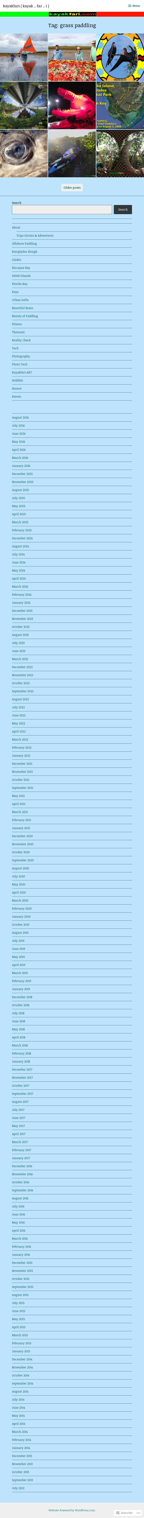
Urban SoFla (20, 300)
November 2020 (22, 844)
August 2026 (20, 417)
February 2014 (21, 1440)
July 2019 (18, 941)
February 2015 (21, 1343)
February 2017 (21, 1150)
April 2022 (19, 731)
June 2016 (18, 1214)
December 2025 (22, 474)
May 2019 (18, 957)
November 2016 (22, 1174)
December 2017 (22, 1069)
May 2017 (18, 1126)
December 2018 (22, 997)
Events (16, 396)
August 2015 (20, 1295)
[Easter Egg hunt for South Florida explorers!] (120, 57)
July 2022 (18, 707)
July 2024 (18, 554)
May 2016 (18, 1222)
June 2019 (18, 949)
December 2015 (22, 1263)
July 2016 (18, 1206)
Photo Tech (19, 364)
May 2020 (18, 884)
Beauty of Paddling (25, 316)
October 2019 (20, 925)
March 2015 (20, 1335)
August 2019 (20, 933)
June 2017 (18, 1118)
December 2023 (22, 611)
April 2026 (19, 450)
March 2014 (20, 1432)
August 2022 (20, 699)
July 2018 (18, 1013)
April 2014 (18, 1424)
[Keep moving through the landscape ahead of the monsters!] (72, 105)
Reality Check (21, 340)
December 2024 (22, 538)
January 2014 (21, 1448)
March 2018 (20, 1045)
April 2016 (18, 1230)
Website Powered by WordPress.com (72, 1510)
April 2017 (18, 1134)
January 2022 (21, 755)
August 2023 (20, 635)
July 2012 (18, 1488)
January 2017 (21, 1158)
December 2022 (22, 667)
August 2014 (20, 1391)
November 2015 (22, 1271)
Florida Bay (20, 284)
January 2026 (21, 466)
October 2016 (20, 1182)
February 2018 (21, 1053)
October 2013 (20, 1472)
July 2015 (18, 1303)
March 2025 (20, 522)
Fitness (17, 324)
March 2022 (20, 739)
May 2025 (18, 506)
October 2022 (21, 683)
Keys (15, 292)
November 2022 (22, 675)
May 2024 (18, 570)
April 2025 (19, 514)
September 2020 (23, 860)
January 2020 (21, 916)
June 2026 (19, 433)
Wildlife (17, 380)
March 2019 (20, 973)
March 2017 (20, 1142)
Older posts (72, 188)
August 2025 (20, 490)
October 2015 (20, 1279)
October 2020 (21, 852)
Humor (17, 388)
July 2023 (18, 643)
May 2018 (18, 1029)
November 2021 (22, 772)
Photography (21, 356)
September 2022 (23, 691)
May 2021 (18, 796)
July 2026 (18, 425)
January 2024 (21, 603)
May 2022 (18, 723)
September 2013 (22, 1480)
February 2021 (21, 820)
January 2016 (21, 1255)
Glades (16, 260)
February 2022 (22, 747)
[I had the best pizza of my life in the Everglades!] (72, 57)
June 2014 (18, 1407)
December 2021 (22, 764)
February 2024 (22, 594)
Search (16, 203)
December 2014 (22, 1359)
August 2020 (20, 868)
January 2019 (21, 989)
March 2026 (20, 458)
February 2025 (22, 530)
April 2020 (19, 892)
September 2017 (22, 1094)
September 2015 (22, 1287)
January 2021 (21, 828)
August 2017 (20, 1102)
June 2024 (19, 562)
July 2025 (18, 498)
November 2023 (22, 619)
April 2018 (18, 1037)
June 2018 (18, 1021)
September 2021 (22, 788)
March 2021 (20, 812)
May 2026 (18, 442)
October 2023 (20, 627)
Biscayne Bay (21, 268)
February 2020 (22, 908)
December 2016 (22, 1166)
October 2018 (20, 1005)
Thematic (18, 332)
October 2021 (20, 780)
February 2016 (21, 1247)
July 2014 (18, 1399)
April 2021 (18, 804)
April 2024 (19, 578)
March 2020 (20, 900)
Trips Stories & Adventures (34, 235)
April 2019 (18, 965)
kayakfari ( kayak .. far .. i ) (26, 5)
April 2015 (19, 1327)
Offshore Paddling (24, 243)
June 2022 (19, 715)
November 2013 (22, 1464)
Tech (15, 348)
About (16, 227)
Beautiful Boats (22, 308)
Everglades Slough (24, 252)
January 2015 (21, 1351)
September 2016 (22, 1190)
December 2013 (22, 1456)
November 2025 (22, 482)
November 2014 (22, 1367)
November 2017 (22, 1077)
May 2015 (18, 1319)
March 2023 (20, 659)
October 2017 (20, 1086)
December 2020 (22, 836)
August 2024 (20, 546)
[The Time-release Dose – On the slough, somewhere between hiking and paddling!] (24, 153)
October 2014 (20, 1375)
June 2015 (18, 1311)
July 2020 (18, 876)
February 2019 (21, 981)
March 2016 (20, 1238)
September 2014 (22, 1383)
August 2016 (20, 1198)
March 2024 (20, 586)
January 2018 (21, 1061)
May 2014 (18, 1416)
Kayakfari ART (22, 372)
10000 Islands (21, 276)
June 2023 (18, 651)
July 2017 (18, 1110)
